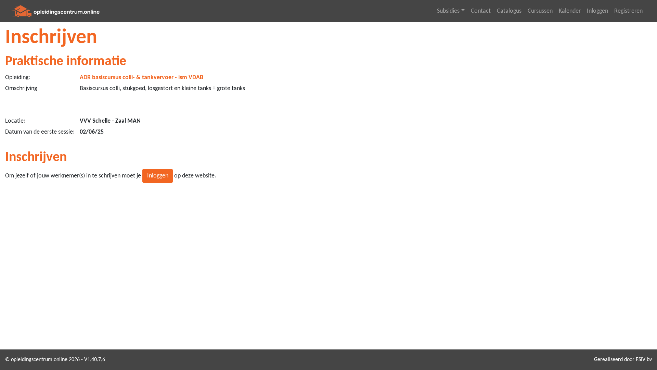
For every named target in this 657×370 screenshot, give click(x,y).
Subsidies (448, 11)
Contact (481, 11)
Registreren (628, 11)
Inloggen (597, 11)
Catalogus (509, 11)
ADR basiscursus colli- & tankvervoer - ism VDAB (141, 77)
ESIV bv (644, 359)
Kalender (570, 11)
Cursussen (540, 11)
